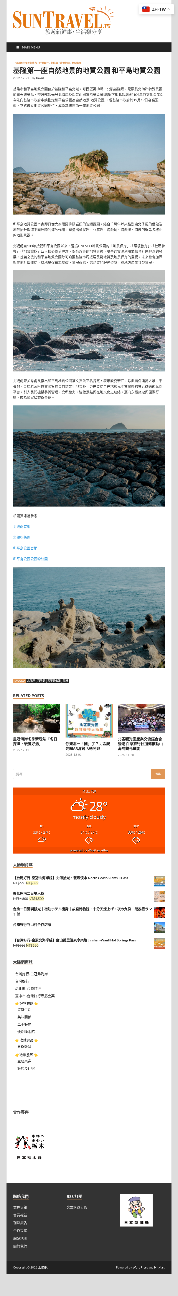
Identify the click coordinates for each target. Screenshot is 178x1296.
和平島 (41, 680)
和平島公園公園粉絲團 (30, 559)
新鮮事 (54, 63)
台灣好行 (44, 63)
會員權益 (20, 1215)
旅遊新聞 (65, 63)
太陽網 (42, 1267)
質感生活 (24, 1009)
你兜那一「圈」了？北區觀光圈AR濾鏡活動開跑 (88, 746)
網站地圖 (20, 1238)
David (40, 78)
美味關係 (24, 1017)
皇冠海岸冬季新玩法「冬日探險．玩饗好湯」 (35, 741)
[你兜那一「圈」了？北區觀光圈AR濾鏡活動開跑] (89, 739)
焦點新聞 (76, 63)
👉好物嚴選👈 (26, 1003)
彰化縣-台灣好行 (28, 988)
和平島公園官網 (25, 548)
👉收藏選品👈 (26, 1040)
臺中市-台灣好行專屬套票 (35, 996)
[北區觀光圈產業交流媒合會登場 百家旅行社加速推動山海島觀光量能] (141, 734)
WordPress (140, 1267)
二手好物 (24, 1024)
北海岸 (31, 680)
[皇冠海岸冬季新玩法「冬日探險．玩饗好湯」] (36, 734)
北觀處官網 (21, 527)
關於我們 (20, 1246)
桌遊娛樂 (24, 1046)
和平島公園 (54, 680)
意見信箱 (20, 1207)
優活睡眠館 (26, 1032)
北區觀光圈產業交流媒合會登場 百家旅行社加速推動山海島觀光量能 (140, 744)
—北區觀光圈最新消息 (25, 63)
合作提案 (20, 1230)
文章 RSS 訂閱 (77, 1207)
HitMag (159, 1267)
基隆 (65, 680)
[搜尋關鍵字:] (89, 774)
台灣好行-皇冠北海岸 (31, 974)
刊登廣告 (20, 1223)
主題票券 (24, 1061)
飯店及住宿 (26, 1068)
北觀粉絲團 (21, 537)
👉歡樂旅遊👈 (26, 1055)
